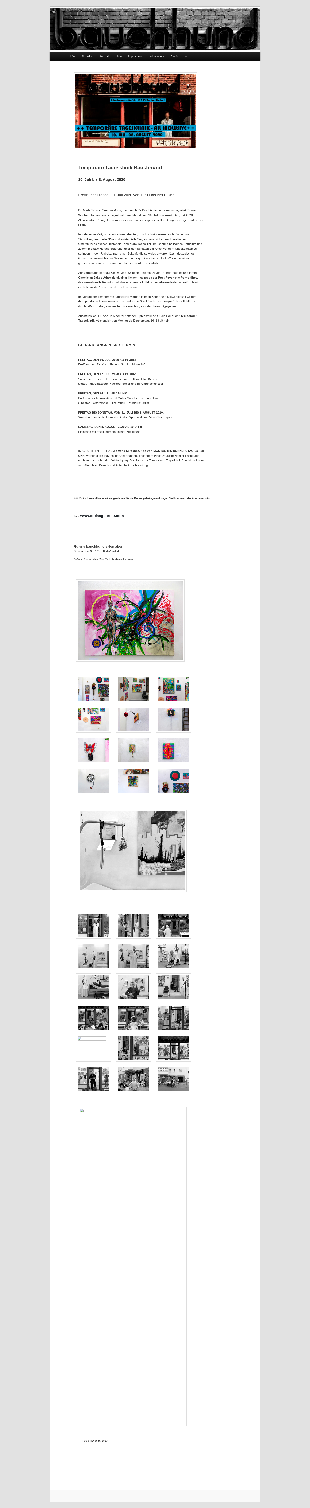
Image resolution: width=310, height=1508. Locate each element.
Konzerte (104, 56)
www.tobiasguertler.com (102, 516)
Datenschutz (156, 56)
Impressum (135, 56)
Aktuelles (87, 56)
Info (119, 56)
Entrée (71, 56)
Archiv (174, 56)
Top (300, 1498)
